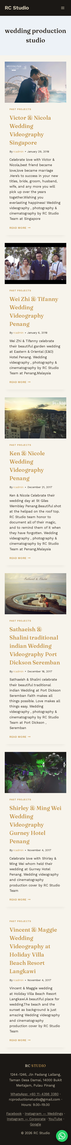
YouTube (55, 1119)
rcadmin (18, 151)
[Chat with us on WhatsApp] (62, 1136)
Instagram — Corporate (26, 1119)
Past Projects (20, 109)
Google (35, 1124)
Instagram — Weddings (44, 1114)
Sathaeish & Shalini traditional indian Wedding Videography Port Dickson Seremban (34, 646)
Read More (20, 227)
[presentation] (35, 82)
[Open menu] (62, 8)
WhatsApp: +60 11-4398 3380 (34, 1094)
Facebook (14, 1114)
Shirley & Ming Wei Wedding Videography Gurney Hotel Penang (35, 825)
